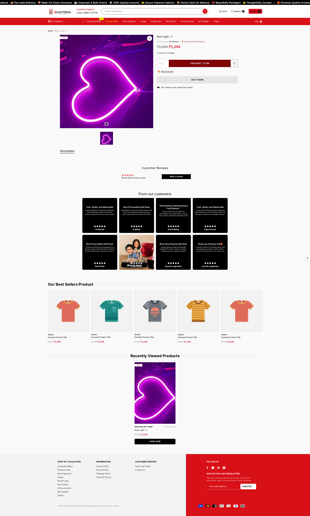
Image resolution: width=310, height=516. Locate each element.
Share (149, 38)
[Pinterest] (219, 467)
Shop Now (155, 441)
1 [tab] (106, 124)
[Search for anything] (154, 11)
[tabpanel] (106, 81)
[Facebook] (208, 467)
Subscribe (248, 486)
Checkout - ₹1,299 (198, 63)
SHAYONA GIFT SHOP (144, 427)
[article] (99, 215)
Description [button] (67, 151)
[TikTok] (225, 467)
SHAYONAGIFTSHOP (71, 506)
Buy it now (197, 80)
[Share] (149, 38)
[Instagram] (213, 467)
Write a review (176, 177)
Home (50, 31)
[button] (255, 11)
